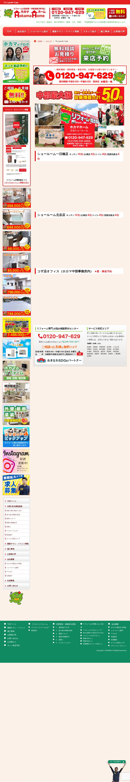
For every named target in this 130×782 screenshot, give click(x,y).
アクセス (9, 572)
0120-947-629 (61, 336)
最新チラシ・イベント (16, 628)
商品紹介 (9, 535)
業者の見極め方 (11, 523)
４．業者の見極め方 (62, 637)
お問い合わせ (12, 586)
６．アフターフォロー (63, 643)
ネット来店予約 (13, 645)
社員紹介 (9, 576)
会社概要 (10, 559)
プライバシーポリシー (118, 646)
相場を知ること (88, 638)
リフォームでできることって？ (93, 630)
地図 (80, 354)
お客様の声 (119, 31)
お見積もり (11, 642)
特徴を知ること (88, 641)
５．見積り (59, 640)
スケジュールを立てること (91, 635)
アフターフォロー (12, 531)
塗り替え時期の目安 (13, 515)
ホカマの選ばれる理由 (14, 563)
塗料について (10, 518)
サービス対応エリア (13, 539)
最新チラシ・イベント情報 (65, 31)
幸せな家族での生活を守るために (93, 633)
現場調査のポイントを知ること (93, 644)
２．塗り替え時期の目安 (64, 630)
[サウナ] (16, 115)
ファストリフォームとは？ (40, 627)
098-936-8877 (72, 341)
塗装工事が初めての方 (14, 510)
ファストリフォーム (40, 624)
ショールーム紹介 (39, 31)
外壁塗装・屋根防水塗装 (66, 624)
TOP (9, 31)
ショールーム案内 (12, 568)
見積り (8, 527)
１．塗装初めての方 (62, 627)
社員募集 (10, 580)
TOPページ (11, 501)
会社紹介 (22, 31)
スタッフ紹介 (90, 31)
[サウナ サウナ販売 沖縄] (16, 145)
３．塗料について (62, 634)
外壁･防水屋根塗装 (14, 506)
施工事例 (105, 31)
